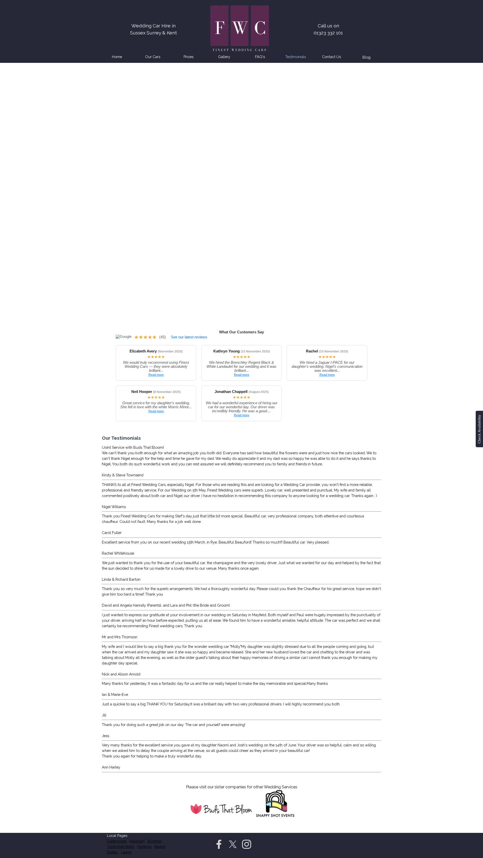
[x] (232, 844)
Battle (113, 852)
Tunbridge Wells (120, 846)
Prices (188, 57)
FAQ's (260, 57)
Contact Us (331, 57)
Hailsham (137, 841)
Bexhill (160, 846)
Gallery (224, 57)
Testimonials (295, 57)
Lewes (126, 852)
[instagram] (246, 844)
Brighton (155, 841)
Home (117, 57)
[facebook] (219, 844)
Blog (367, 57)
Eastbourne (116, 841)
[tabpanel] (328, 25)
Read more (156, 375)
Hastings (144, 846)
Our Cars (152, 57)
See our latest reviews (189, 337)
